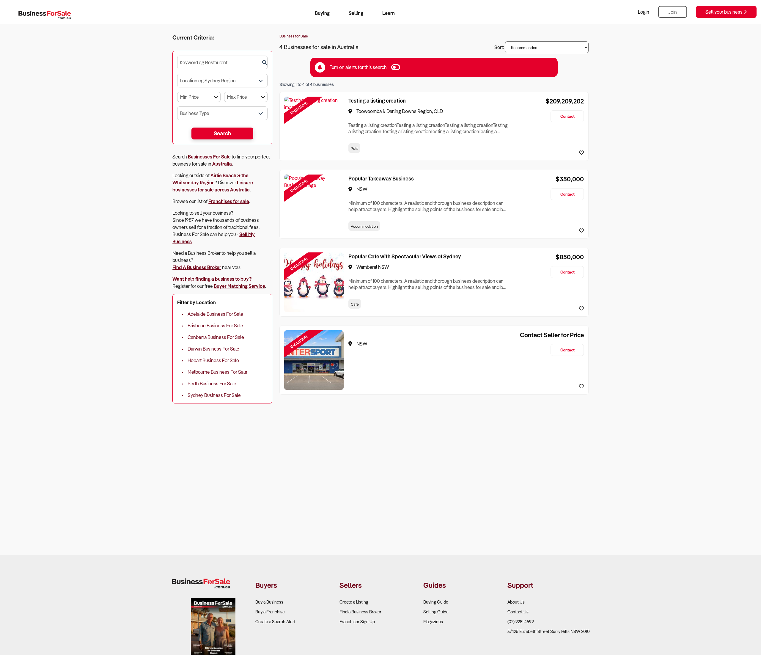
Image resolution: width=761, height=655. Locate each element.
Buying (322, 13)
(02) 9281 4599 (520, 621)
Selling (356, 13)
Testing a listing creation (377, 100)
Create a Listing (353, 602)
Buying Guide (435, 602)
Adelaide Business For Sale (215, 314)
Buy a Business (269, 602)
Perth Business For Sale (212, 384)
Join (672, 12)
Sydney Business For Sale (214, 395)
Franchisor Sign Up (357, 621)
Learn (388, 13)
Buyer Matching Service (239, 286)
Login (643, 12)
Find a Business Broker (360, 612)
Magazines (433, 621)
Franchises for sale (228, 201)
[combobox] (222, 62)
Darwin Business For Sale (213, 349)
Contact (567, 116)
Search (222, 133)
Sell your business (724, 12)
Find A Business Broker (196, 267)
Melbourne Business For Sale (217, 372)
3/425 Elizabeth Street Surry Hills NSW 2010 (548, 631)
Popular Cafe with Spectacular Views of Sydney (404, 256)
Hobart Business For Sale (213, 360)
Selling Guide (436, 612)
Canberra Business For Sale (216, 337)
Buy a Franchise (270, 612)
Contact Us (518, 612)
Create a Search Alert (275, 621)
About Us (516, 602)
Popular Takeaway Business (381, 178)
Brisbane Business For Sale (215, 326)
